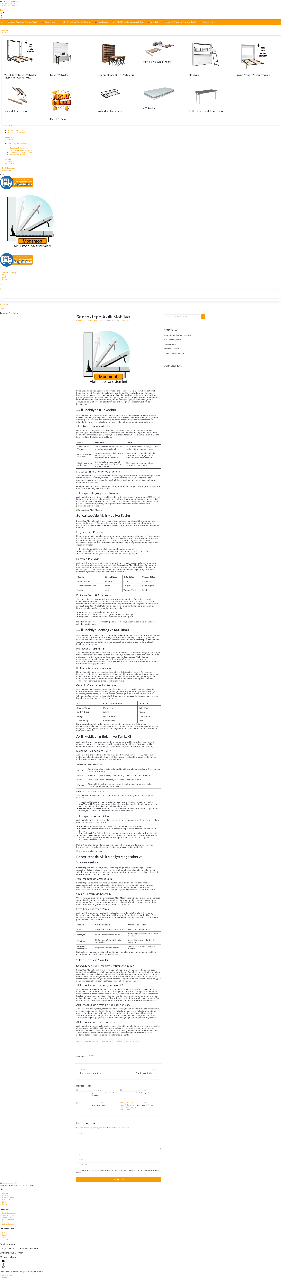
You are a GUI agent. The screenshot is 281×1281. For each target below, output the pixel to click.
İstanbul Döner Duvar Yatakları (115, 75)
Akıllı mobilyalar (131, 1041)
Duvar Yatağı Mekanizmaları (252, 75)
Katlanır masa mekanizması (174, 353)
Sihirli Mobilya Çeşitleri (145, 1093)
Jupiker (24, 1272)
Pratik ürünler (118, 1041)
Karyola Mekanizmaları (157, 61)
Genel (2, 309)
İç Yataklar (149, 108)
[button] (140, 15)
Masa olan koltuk (99, 1105)
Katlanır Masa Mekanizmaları (207, 111)
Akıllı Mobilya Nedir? (92, 1041)
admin (80, 320)
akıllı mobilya (106, 1041)
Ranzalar (194, 75)
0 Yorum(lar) (125, 320)
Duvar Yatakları (59, 75)
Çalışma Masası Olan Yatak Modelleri (177, 335)
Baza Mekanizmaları (16, 111)
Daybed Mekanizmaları (110, 111)
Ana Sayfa (4, 304)
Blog (95, 320)
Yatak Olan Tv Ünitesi (144, 1105)
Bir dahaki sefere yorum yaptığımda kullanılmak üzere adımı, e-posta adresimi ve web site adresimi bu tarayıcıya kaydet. (117, 1171)
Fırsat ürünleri (59, 119)
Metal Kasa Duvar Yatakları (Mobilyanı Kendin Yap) (20, 76)
